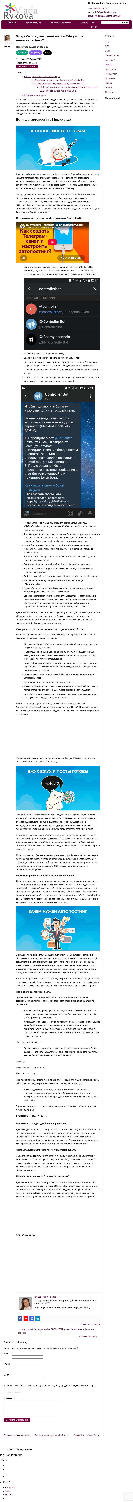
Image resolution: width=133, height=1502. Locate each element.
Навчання (12, 23)
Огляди (108, 87)
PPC (107, 42)
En (96, 27)
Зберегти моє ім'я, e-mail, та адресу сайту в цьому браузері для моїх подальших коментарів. (51, 1386)
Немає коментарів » (90, 1324)
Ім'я (6, 1354)
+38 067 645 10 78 (101, 9)
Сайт (6, 1375)
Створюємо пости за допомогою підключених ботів (58, 84)
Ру (92, 27)
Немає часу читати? (27, 66)
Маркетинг (110, 78)
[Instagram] (31, 1318)
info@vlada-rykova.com (106, 12)
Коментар (9, 1398)
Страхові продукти (33, 23)
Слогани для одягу (89, 1336)
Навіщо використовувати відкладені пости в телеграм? (68, 87)
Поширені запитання (35, 95)
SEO (107, 46)
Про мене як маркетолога (61, 23)
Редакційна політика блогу (86, 1435)
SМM (107, 51)
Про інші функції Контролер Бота (57, 91)
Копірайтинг (111, 74)
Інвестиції (109, 60)
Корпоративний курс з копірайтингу (51, 1435)
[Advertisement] (58, 737)
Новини (108, 83)
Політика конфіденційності (16, 1435)
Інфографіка (111, 69)
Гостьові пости (112, 55)
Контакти (84, 23)
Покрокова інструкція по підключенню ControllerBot (58, 80)
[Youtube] (26, 1318)
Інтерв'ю (109, 65)
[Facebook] (20, 1318)
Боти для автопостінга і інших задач (42, 77)
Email (7, 1364)
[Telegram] (37, 1318)
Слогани (109, 92)
